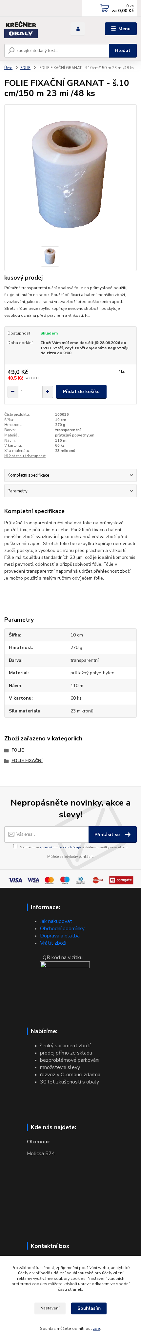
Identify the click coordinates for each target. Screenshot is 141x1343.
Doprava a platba (60, 935)
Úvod (8, 67)
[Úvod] (31, 29)
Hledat (123, 50)
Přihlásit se (107, 835)
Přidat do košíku (81, 391)
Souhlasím (89, 1308)
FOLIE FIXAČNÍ (27, 761)
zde (96, 1328)
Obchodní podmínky (62, 928)
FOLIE (25, 67)
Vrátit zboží (53, 943)
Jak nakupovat (56, 921)
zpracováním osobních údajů (60, 847)
